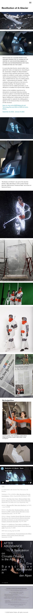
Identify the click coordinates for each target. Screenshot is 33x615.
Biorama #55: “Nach (12, 505)
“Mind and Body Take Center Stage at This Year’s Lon (16, 500)
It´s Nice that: (11, 510)
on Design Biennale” (25, 501)
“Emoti (16, 510)
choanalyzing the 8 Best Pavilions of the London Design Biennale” (16, 534)
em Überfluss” (22, 505)
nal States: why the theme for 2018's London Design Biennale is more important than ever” (15, 511)
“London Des (14, 516)
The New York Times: (13, 499)
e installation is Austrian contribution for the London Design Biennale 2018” (16, 526)
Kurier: (9, 516)
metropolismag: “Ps (12, 534)
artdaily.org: (12, 524)
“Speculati (18, 524)
